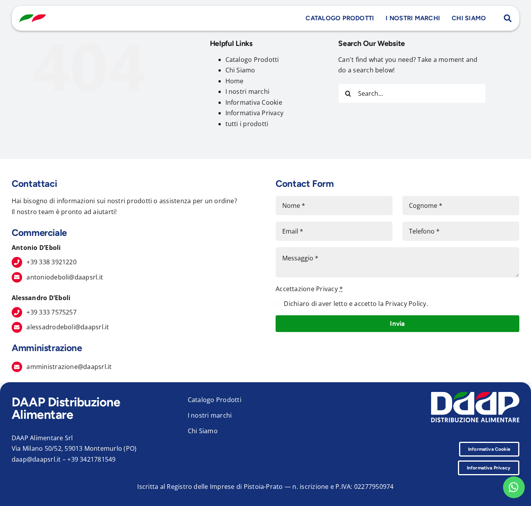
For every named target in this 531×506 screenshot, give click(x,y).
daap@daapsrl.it (36, 459)
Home (234, 81)
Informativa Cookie (253, 102)
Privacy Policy (405, 303)
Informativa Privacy (254, 113)
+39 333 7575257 (51, 312)
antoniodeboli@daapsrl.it (64, 277)
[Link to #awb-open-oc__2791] (508, 18)
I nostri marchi (247, 91)
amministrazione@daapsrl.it (69, 366)
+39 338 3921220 (51, 262)
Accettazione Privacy (309, 289)
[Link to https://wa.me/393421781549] (514, 487)
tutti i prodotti (247, 123)
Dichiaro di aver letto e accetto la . (356, 303)
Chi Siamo (240, 70)
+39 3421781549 (91, 459)
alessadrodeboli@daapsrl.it (67, 327)
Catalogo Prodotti (252, 59)
